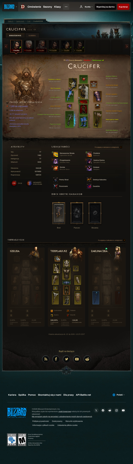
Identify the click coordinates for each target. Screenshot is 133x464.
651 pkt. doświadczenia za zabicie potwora (21, 119)
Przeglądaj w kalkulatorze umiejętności (107, 147)
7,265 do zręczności (18, 106)
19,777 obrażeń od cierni (18, 114)
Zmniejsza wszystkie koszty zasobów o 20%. (19, 125)
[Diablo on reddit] (87, 359)
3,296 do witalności (16, 110)
